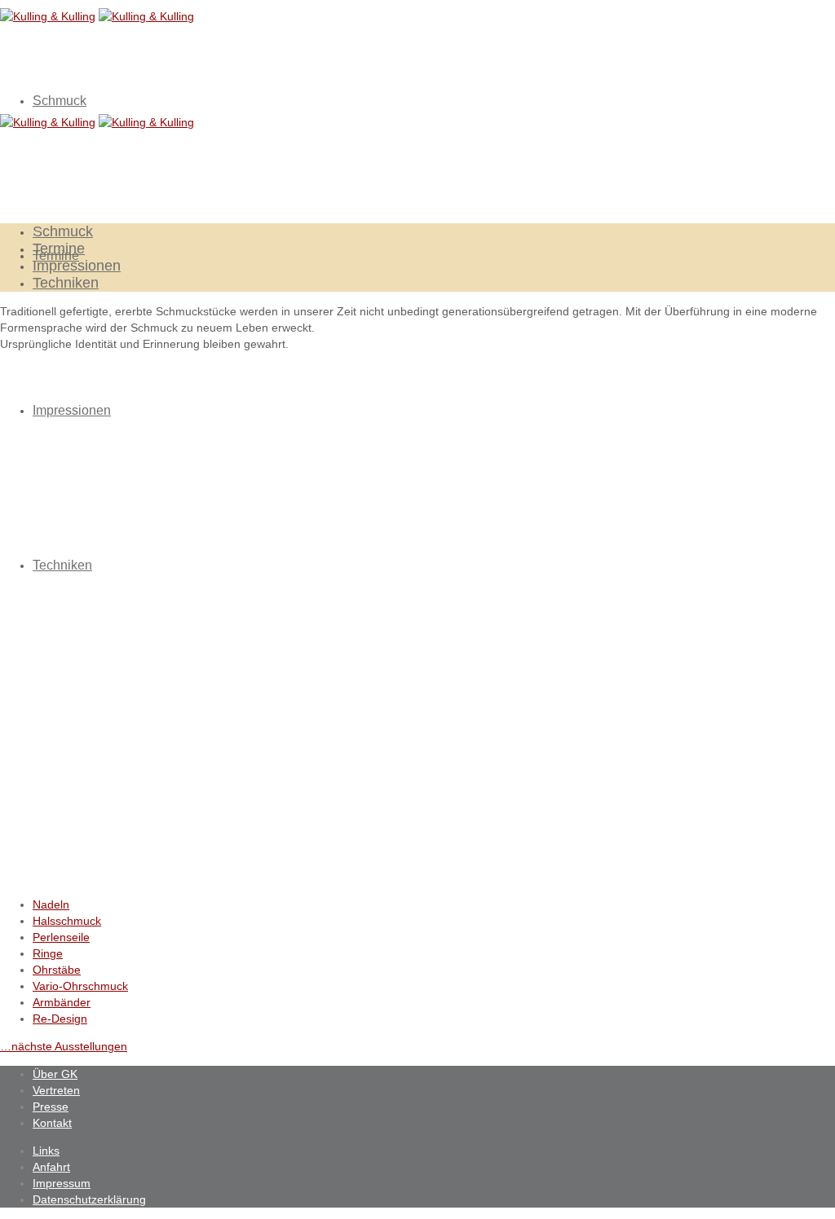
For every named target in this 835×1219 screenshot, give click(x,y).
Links (46, 1150)
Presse (50, 1106)
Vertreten (56, 1090)
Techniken (62, 565)
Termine (59, 248)
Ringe (48, 953)
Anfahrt (51, 1166)
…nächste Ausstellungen (63, 1046)
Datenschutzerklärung (89, 1199)
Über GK (55, 1073)
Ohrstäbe (57, 969)
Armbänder (62, 1002)
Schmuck (59, 101)
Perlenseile (61, 937)
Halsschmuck (67, 920)
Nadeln (51, 904)
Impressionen (72, 410)
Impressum (62, 1183)
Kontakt (52, 1122)
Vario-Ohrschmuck (80, 985)
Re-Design (60, 1018)
